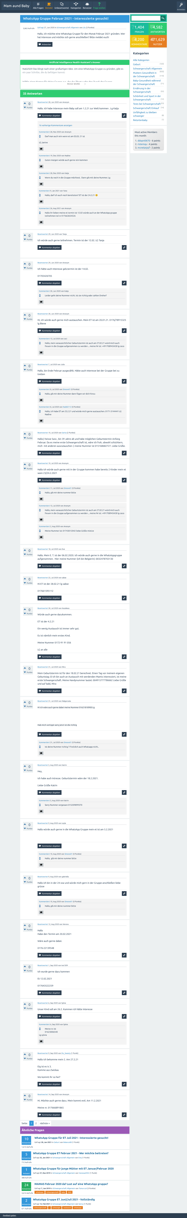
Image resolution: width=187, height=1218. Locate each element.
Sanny (81, 1204)
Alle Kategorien (141, 60)
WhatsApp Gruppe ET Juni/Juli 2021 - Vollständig (64, 1199)
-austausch (67, 1207)
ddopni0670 (144, 140)
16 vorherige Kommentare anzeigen (55, 125)
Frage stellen (99, 8)
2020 (69, 1192)
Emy (80, 1158)
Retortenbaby (140, 120)
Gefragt (40, 27)
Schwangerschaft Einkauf (146, 108)
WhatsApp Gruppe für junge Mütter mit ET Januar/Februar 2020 (73, 1168)
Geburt (57, 1142)
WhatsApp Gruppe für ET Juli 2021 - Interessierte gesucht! (71, 1137)
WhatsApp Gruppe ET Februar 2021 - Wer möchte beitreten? (70, 1153)
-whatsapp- (40, 1192)
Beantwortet (43, 102)
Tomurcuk (83, 1188)
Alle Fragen (38, 8)
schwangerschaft (52, 1192)
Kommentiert (44, 132)
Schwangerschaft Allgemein (68, 27)
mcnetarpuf (144, 147)
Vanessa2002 (84, 1173)
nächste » (45, 1123)
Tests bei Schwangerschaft (147, 104)
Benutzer (87, 8)
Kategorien (76, 8)
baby (63, 1192)
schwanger (56, 1207)
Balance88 (67, 1142)
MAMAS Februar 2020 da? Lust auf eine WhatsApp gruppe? (71, 1183)
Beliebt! (49, 8)
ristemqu (142, 144)
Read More (73, 84)
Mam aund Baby (16, 6)
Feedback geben (9, 1215)
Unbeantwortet (61, 8)
